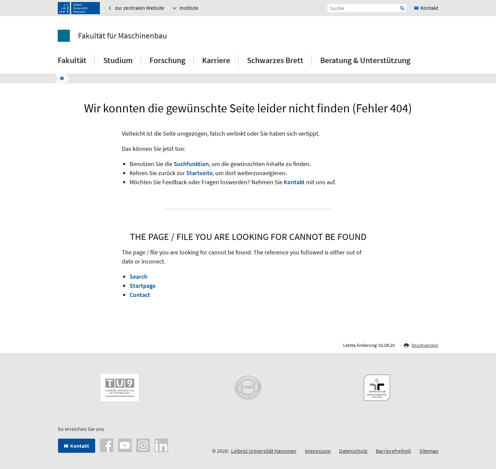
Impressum (318, 450)
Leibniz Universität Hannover (264, 450)
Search (138, 276)
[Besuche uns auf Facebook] (107, 444)
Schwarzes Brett (275, 60)
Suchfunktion (191, 164)
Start (402, 8)
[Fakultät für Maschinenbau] (60, 78)
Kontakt (294, 182)
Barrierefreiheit (393, 450)
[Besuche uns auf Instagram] (143, 444)
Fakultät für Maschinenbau (122, 36)
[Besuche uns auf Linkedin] (161, 444)
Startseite (199, 173)
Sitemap (428, 450)
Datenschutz (353, 450)
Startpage (143, 285)
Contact (140, 295)
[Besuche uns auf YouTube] (125, 444)
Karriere (216, 60)
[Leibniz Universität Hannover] (79, 8)
